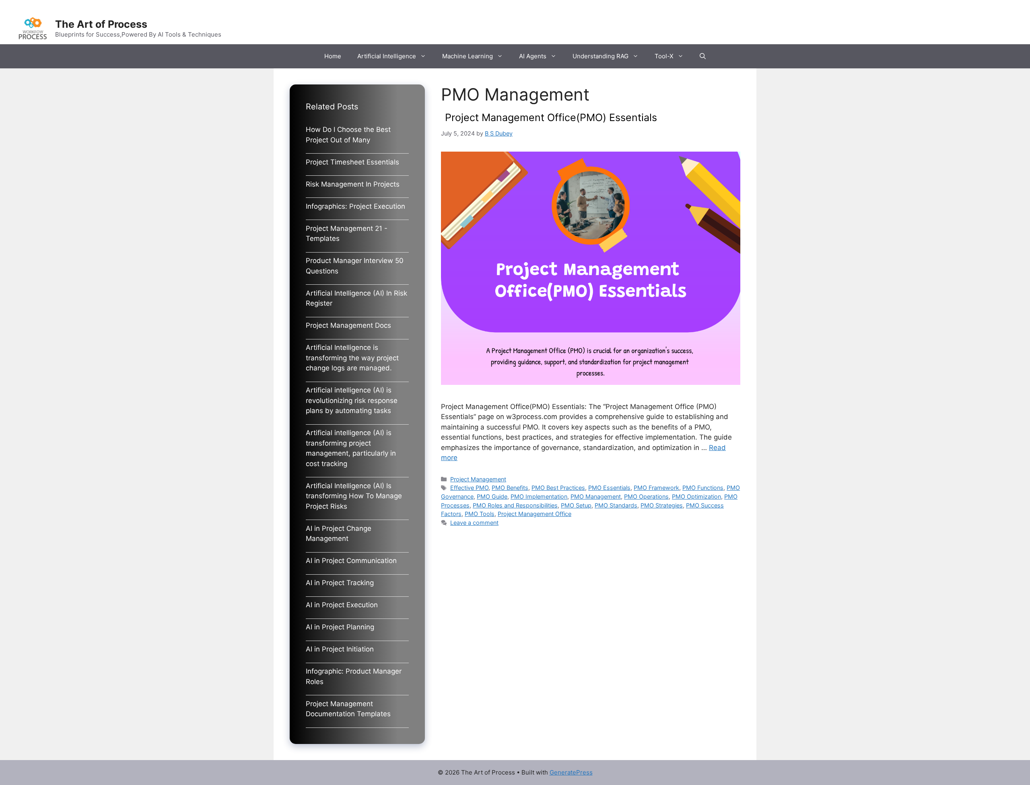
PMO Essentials (609, 487)
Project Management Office (534, 513)
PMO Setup (576, 505)
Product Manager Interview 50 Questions (355, 266)
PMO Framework (656, 487)
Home (332, 56)
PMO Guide (492, 496)
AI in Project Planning (340, 627)
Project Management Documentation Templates (348, 709)
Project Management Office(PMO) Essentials (551, 117)
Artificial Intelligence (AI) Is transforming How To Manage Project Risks (354, 496)
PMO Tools (479, 513)
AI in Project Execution (342, 605)
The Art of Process (101, 24)
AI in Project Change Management (338, 533)
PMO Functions (702, 487)
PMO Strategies (662, 505)
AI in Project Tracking (340, 583)
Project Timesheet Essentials (352, 162)
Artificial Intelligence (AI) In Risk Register (356, 298)
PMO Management (596, 496)
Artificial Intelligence (386, 56)
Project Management (478, 479)
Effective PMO (469, 487)
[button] (703, 56)
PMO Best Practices (558, 487)
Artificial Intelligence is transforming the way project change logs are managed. (352, 357)
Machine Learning (467, 56)
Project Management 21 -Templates (346, 233)
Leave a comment (474, 522)
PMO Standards (616, 505)
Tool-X (664, 56)
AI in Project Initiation (340, 649)
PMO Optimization (696, 496)
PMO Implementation (539, 496)
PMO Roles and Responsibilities (515, 505)
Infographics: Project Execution (355, 206)
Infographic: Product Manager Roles (354, 676)
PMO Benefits (510, 487)
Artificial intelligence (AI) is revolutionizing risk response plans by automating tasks (352, 400)
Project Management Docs (348, 325)
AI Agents (532, 56)
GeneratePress (571, 772)
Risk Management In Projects (353, 184)
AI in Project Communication (351, 561)
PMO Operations (646, 496)
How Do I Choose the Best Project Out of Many (348, 134)
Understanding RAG (600, 56)
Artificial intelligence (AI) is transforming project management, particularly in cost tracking (351, 448)
